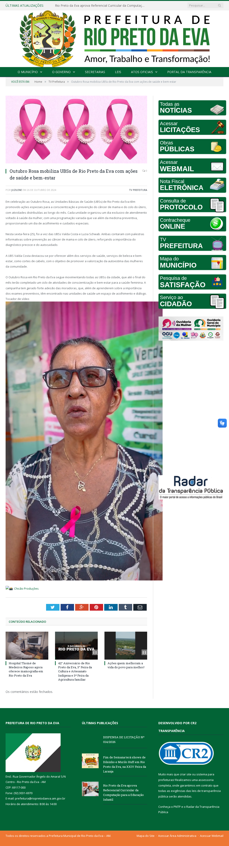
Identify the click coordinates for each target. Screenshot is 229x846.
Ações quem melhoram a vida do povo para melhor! (126, 665)
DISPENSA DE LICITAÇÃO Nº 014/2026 (123, 739)
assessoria (206, 780)
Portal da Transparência (189, 72)
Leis (118, 72)
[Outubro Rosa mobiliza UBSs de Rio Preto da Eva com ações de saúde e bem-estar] (76, 130)
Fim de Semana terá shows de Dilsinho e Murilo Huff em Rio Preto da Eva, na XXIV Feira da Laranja (124, 764)
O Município (28, 72)
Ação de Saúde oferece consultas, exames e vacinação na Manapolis (101, 6)
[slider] (9, 595)
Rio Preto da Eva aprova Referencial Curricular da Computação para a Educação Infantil (123, 792)
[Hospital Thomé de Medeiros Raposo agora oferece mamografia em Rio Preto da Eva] (27, 646)
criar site (185, 774)
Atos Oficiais (142, 72)
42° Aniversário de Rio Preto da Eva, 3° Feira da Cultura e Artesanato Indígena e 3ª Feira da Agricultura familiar (75, 671)
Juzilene (16, 190)
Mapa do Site (146, 836)
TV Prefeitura (138, 190)
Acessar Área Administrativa (177, 836)
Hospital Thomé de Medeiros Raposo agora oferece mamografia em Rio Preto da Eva (26, 669)
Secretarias (95, 72)
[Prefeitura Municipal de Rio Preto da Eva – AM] (114, 37)
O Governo (61, 72)
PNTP (177, 807)
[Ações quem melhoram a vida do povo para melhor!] (125, 646)
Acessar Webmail (211, 836)
